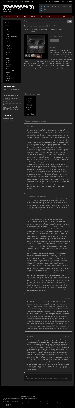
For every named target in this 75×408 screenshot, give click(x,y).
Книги (7, 74)
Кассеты (8, 52)
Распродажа (8, 78)
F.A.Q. (64, 16)
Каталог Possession (8, 120)
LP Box (8, 50)
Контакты (48, 16)
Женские (8, 62)
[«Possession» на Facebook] (41, 8)
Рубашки (8, 60)
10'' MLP (8, 45)
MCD (8, 33)
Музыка (6, 25)
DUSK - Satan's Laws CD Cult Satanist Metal (29, 109)
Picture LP (9, 40)
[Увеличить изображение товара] (34, 115)
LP (7, 41)
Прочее (7, 68)
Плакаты (8, 76)
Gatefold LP (9, 48)
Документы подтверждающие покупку (29, 398)
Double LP (9, 46)
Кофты (7, 58)
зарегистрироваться (50, 378)
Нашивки (8, 66)
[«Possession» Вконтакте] (41, 6)
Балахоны (8, 64)
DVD (8, 34)
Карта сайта (32, 396)
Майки (7, 56)
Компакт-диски (9, 27)
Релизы (57, 16)
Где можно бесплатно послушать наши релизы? (11, 99)
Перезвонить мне (66, 6)
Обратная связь (48, 9)
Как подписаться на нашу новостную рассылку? (9, 102)
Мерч (5, 54)
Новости (24, 16)
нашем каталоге (29, 1)
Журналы (8, 72)
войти (40, 378)
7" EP (8, 43)
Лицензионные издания (12, 36)
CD (7, 29)
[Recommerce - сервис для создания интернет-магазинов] (4, 405)
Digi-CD (8, 31)
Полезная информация (10, 95)
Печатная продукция (10, 70)
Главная (8, 16)
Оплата (40, 16)
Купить (54, 41)
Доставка (32, 16)
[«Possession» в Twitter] (41, 11)
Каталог (16, 16)
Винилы (8, 38)
